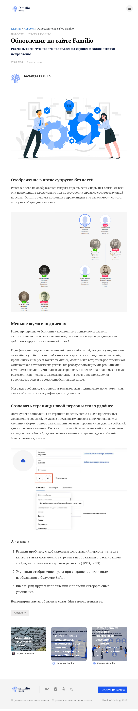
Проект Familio (39, 34)
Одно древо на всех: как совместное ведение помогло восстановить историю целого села (108, 641)
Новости (29, 28)
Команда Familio (37, 76)
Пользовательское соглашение (30, 700)
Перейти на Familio (112, 690)
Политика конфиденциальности (72, 700)
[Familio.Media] (22, 9)
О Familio (20, 613)
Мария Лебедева (25, 653)
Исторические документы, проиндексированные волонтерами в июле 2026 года (67, 645)
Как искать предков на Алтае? (24, 641)
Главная (16, 28)
